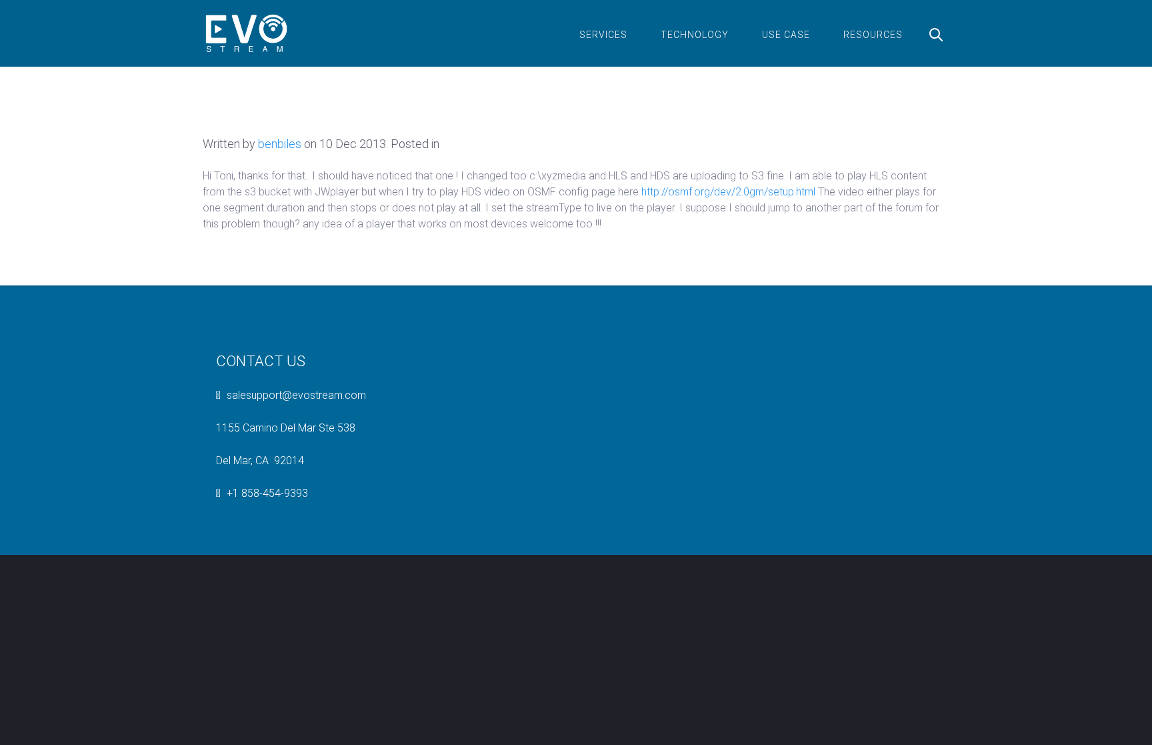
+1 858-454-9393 (267, 493)
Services (603, 34)
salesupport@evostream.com (296, 395)
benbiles (279, 144)
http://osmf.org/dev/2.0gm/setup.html (728, 191)
